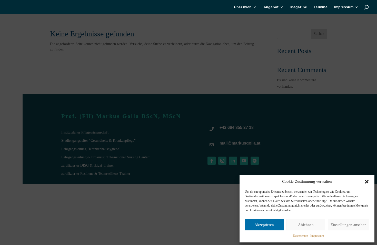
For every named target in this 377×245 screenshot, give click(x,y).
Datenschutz (300, 236)
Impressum (317, 236)
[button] (366, 181)
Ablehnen (306, 225)
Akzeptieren (264, 225)
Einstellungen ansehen (348, 225)
